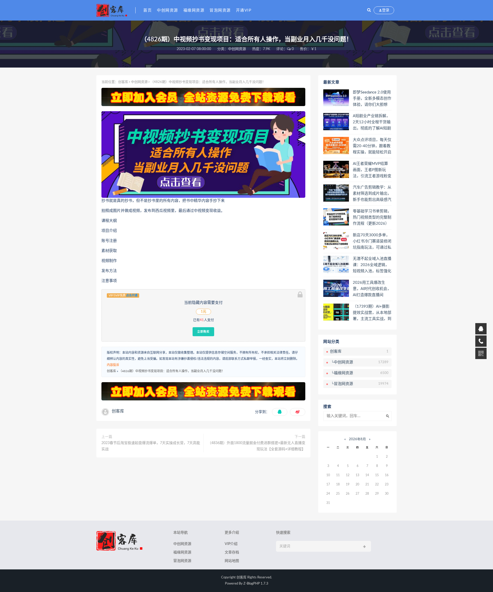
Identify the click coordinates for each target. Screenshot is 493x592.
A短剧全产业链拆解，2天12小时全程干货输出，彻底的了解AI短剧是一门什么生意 (372, 122)
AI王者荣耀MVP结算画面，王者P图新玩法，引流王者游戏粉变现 (372, 170)
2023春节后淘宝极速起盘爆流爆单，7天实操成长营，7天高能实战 (150, 446)
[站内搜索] (369, 10)
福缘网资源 (194, 10)
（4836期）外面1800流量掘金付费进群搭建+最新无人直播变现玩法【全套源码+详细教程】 (256, 446)
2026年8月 (357, 439)
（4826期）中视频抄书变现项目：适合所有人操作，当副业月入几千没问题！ (172, 371)
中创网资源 (167, 10)
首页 (147, 10)
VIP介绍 (231, 544)
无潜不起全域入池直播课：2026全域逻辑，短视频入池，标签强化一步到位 (372, 265)
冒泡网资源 (220, 10)
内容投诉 (113, 365)
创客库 (123, 82)
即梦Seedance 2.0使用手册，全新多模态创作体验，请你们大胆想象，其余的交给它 (372, 98)
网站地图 (232, 561)
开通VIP (244, 10)
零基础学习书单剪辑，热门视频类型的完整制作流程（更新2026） (372, 217)
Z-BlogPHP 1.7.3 (255, 583)
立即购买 (203, 331)
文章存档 (232, 552)
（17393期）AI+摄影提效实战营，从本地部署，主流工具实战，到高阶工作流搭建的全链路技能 (372, 313)
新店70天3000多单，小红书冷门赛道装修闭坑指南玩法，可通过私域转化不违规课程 (372, 241)
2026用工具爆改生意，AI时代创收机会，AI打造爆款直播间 (372, 289)
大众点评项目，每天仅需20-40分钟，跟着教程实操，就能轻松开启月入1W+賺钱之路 (372, 146)
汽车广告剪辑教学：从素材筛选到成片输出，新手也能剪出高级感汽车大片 (372, 193)
